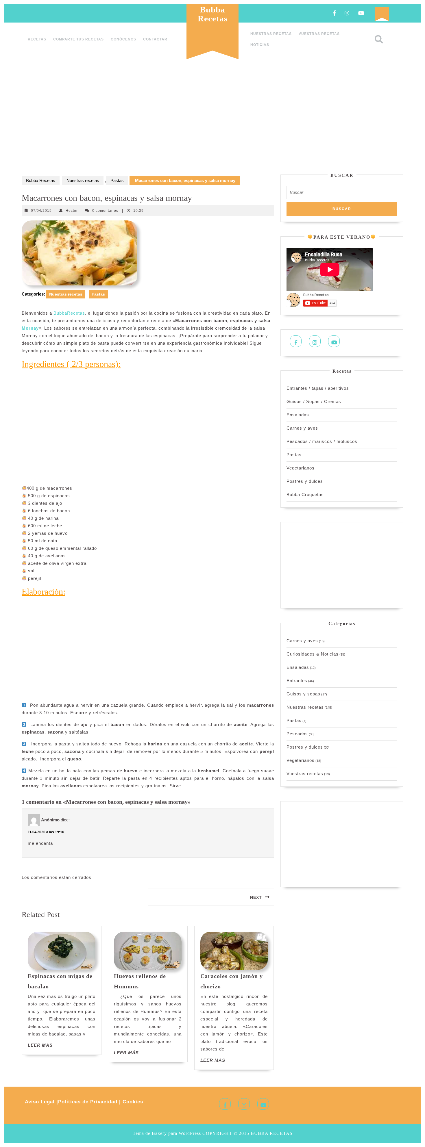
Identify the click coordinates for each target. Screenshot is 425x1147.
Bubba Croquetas (305, 494)
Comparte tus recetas (78, 39)
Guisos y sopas (303, 693)
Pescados (297, 733)
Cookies (133, 1102)
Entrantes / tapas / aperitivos (318, 388)
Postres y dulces (305, 481)
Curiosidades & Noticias (313, 654)
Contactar (155, 39)
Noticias (259, 45)
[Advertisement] (212, 118)
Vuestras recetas (319, 34)
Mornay (30, 328)
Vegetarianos (301, 467)
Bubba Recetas (213, 14)
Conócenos (123, 39)
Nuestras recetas (271, 34)
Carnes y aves (302, 428)
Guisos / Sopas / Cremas (314, 401)
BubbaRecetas (69, 313)
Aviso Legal (40, 1102)
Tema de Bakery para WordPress (167, 1133)
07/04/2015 (41, 211)
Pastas (117, 180)
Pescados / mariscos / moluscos (322, 441)
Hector (72, 211)
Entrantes (297, 680)
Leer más (40, 1045)
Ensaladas (298, 414)
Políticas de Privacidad (87, 1102)
